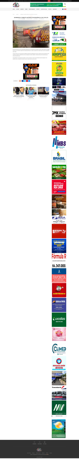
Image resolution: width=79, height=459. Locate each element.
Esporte (37, 9)
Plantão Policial (44, 9)
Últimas (17, 9)
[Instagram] (64, 9)
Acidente (22, 9)
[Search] (60, 9)
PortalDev (47, 454)
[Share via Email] (29, 81)
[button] (51, 1)
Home (13, 14)
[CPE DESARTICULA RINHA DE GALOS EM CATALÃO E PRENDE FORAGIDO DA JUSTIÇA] (43, 90)
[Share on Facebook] (23, 81)
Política (49, 9)
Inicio (14, 9)
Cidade (26, 9)
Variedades (55, 9)
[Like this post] (20, 81)
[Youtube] (65, 9)
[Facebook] (62, 9)
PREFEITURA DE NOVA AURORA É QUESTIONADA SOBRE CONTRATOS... (31, 96)
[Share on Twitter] (25, 81)
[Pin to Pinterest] (27, 81)
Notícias (17, 14)
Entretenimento (32, 9)
